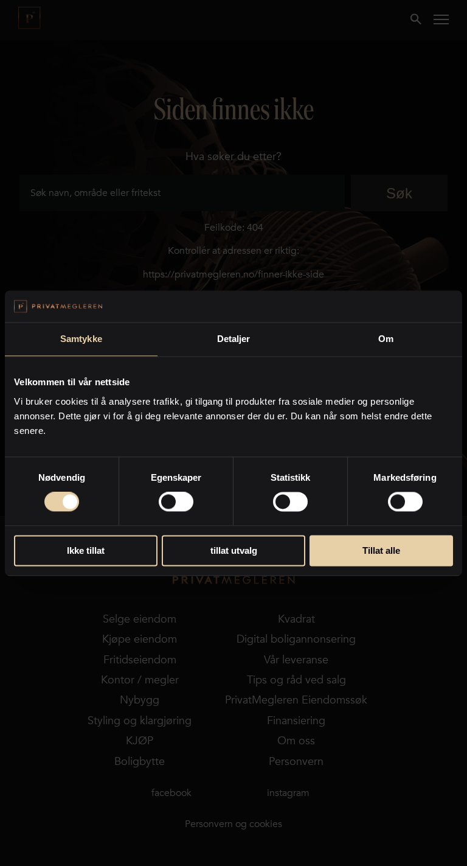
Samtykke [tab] (81, 338)
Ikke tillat (86, 550)
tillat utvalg (233, 550)
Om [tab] (385, 338)
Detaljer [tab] (234, 338)
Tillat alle (381, 550)
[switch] (176, 502)
